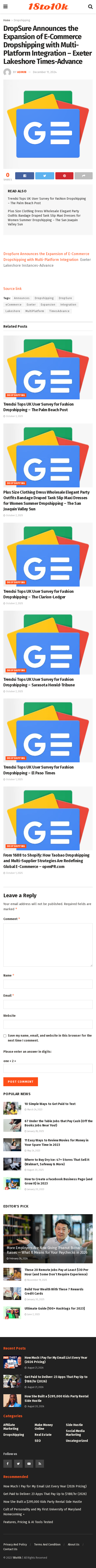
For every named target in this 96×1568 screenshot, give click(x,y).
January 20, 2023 (35, 1189)
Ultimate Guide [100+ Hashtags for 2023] (55, 1308)
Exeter (31, 304)
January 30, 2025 (35, 1299)
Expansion (48, 304)
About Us (73, 1544)
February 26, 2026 (18, 1258)
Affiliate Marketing (11, 1427)
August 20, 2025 (35, 1170)
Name (9, 975)
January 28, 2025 (35, 1131)
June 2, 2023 (33, 1314)
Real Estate (43, 1435)
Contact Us (10, 1549)
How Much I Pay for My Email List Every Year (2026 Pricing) (45, 1486)
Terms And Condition (47, 1544)
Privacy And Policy (15, 1544)
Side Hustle (74, 1425)
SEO (38, 1441)
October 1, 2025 (14, 779)
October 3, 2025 (14, 416)
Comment (11, 919)
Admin (21, 72)
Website (9, 1016)
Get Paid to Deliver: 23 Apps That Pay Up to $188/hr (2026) (45, 1494)
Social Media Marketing (75, 1433)
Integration (68, 304)
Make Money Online (44, 1427)
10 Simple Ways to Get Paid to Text (50, 1104)
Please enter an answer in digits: (27, 1052)
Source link (12, 289)
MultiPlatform (34, 311)
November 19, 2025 (37, 1280)
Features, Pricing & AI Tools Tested (28, 1522)
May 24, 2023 (33, 1150)
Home (6, 20)
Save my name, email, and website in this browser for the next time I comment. (50, 1038)
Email (8, 995)
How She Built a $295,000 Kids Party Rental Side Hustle (42, 1502)
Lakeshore (13, 311)
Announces (22, 298)
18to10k (47, 6)
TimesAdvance (59, 311)
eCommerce (14, 304)
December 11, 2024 (45, 72)
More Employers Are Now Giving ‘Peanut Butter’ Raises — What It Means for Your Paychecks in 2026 (47, 1250)
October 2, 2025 (14, 515)
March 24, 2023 (34, 1109)
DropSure (65, 298)
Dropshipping (22, 20)
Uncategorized (77, 1441)
